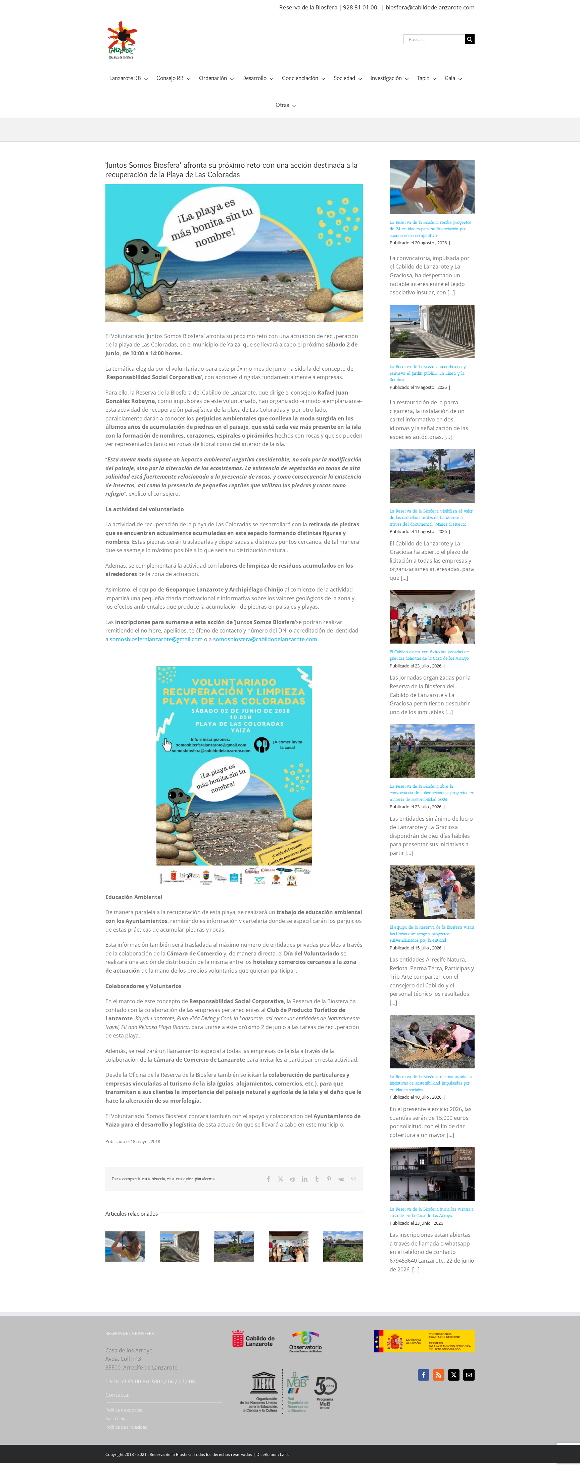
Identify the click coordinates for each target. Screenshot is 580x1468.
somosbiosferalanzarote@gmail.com (156, 639)
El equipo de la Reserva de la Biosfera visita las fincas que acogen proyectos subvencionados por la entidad (432, 934)
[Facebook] (423, 1375)
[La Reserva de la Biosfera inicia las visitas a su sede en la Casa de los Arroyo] (432, 1173)
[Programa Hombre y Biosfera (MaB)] (290, 1365)
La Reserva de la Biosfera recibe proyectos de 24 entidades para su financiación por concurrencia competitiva (430, 229)
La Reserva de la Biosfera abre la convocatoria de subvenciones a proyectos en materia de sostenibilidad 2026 (432, 793)
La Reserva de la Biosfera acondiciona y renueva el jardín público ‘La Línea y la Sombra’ (428, 373)
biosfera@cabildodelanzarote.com (430, 7)
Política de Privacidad (126, 1427)
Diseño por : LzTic (272, 1454)
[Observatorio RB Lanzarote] (314, 1341)
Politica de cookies (123, 1410)
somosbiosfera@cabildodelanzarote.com (265, 639)
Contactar (118, 1394)
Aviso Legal (116, 1419)
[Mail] (469, 1375)
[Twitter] (454, 1375)
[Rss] (438, 1375)
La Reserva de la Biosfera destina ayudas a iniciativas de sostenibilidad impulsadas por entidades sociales (431, 1083)
